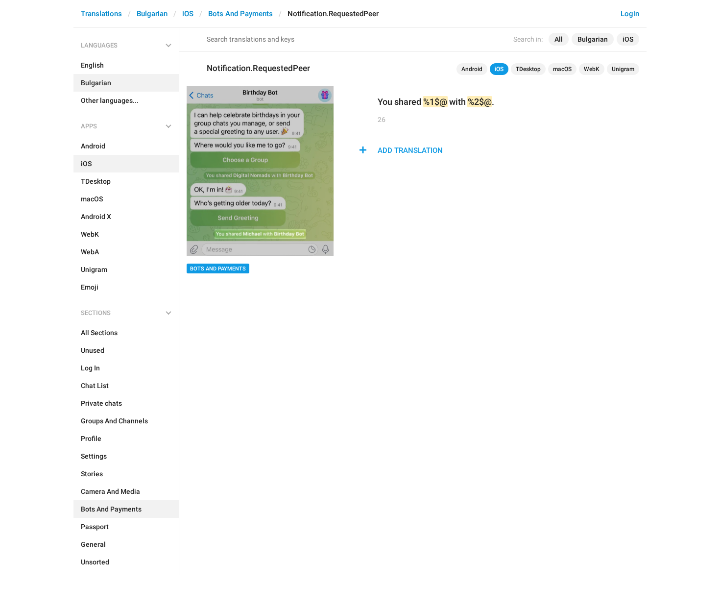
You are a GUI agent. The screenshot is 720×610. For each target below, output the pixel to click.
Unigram (623, 69)
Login (630, 13)
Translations (101, 13)
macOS (562, 69)
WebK (592, 69)
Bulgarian (152, 13)
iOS (187, 13)
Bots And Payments (240, 13)
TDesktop (528, 69)
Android (471, 69)
